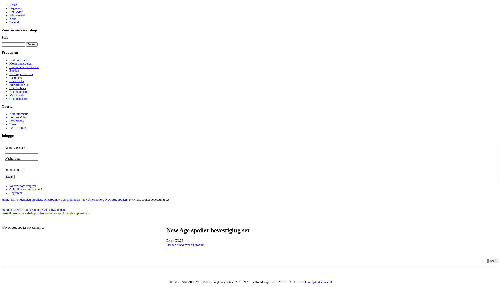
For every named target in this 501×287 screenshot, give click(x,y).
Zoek (5, 37)
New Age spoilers (93, 199)
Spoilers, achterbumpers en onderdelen (56, 199)
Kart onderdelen (21, 199)
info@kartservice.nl (319, 282)
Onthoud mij (12, 169)
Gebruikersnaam (15, 147)
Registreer (15, 193)
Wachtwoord (13, 158)
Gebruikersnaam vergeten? (25, 189)
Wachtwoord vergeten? (23, 186)
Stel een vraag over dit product (185, 244)
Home (5, 199)
